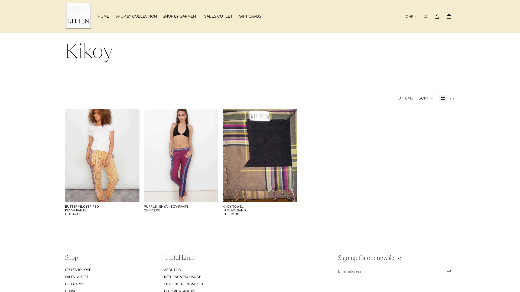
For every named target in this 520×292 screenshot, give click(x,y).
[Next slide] (131, 155)
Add (135, 193)
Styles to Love (78, 270)
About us (172, 270)
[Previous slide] (73, 155)
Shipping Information (183, 284)
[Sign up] (449, 271)
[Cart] (449, 16)
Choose (214, 193)
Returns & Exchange (182, 277)
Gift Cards (74, 284)
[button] (426, 98)
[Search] (426, 16)
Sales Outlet (76, 277)
